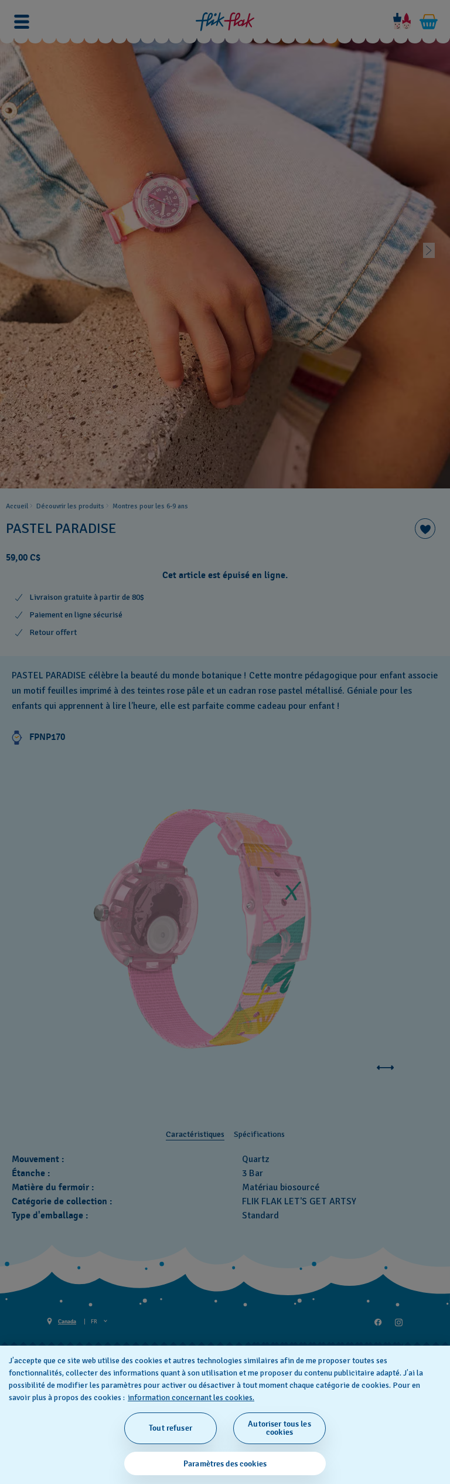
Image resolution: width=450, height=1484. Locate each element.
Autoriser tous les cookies (279, 1428)
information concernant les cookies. (191, 1398)
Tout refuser (170, 1428)
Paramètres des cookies (225, 1464)
